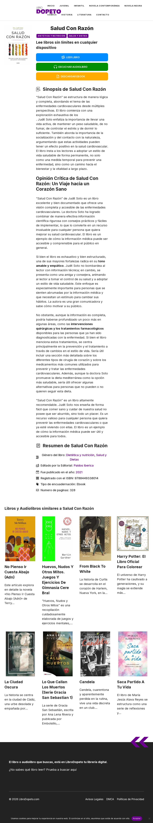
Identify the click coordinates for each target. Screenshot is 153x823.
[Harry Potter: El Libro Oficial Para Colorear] (133, 533)
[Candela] (95, 653)
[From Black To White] (95, 538)
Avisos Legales (94, 799)
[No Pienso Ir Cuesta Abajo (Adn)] (20, 538)
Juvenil (64, 5)
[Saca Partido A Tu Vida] (133, 653)
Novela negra (133, 5)
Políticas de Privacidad (130, 799)
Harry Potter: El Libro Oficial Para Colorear (131, 561)
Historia (66, 14)
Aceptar (137, 818)
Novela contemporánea (104, 5)
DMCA (110, 799)
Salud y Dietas (78, 36)
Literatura (84, 14)
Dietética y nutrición (51, 36)
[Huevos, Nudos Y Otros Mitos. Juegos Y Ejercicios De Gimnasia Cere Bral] (58, 538)
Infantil (79, 5)
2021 (79, 472)
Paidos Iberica (84, 465)
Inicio (51, 5)
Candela (87, 682)
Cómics (52, 14)
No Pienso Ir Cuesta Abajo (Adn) (16, 571)
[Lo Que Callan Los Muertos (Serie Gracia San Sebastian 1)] (58, 653)
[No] (149, 818)
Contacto (102, 14)
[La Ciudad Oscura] (20, 653)
